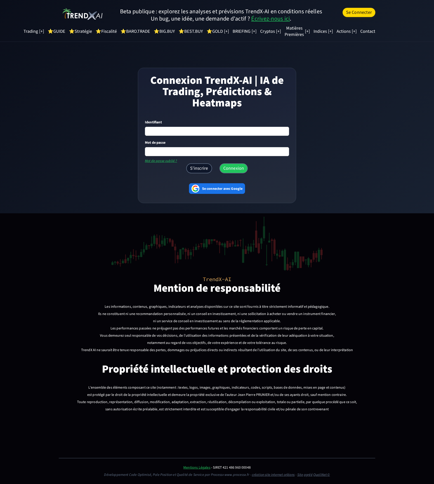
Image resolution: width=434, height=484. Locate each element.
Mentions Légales (196, 467)
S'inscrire (199, 168)
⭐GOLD (215, 31)
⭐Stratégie (80, 31)
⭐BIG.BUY (164, 31)
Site (300, 474)
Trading (31, 31)
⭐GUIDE (56, 31)
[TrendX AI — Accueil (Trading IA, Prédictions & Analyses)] (82, 13)
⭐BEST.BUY (191, 31)
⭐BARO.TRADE (135, 31)
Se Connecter (359, 12)
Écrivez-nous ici (270, 18)
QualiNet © (321, 474)
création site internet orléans (273, 474)
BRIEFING (241, 31)
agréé (308, 474)
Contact (367, 31)
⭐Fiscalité (106, 31)
